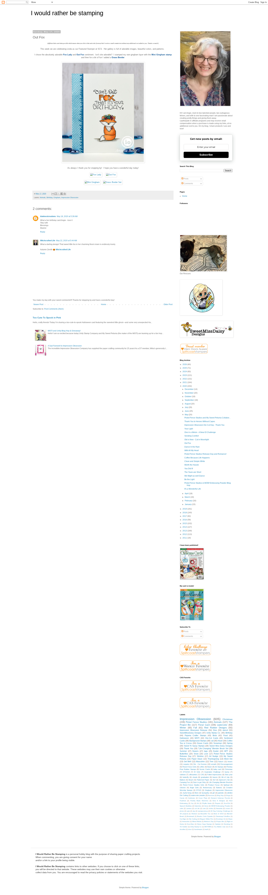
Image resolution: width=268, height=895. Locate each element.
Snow (196, 754)
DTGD (198, 790)
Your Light (188, 429)
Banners (211, 795)
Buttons (219, 788)
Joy (192, 803)
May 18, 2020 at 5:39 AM (67, 216)
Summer (183, 751)
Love (206, 754)
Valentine (198, 806)
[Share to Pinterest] (64, 193)
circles (211, 808)
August (188, 404)
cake (181, 808)
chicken (183, 788)
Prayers (217, 803)
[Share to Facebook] (61, 193)
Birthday (50, 197)
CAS (202, 774)
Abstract (194, 814)
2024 (185, 371)
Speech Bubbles (186, 806)
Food (225, 735)
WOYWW (207, 827)
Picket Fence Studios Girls (193, 785)
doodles (182, 829)
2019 (185, 509)
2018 (185, 513)
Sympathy (205, 793)
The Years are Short (192, 472)
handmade (198, 829)
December (189, 389)
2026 (185, 364)
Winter (183, 727)
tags (206, 751)
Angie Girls (194, 788)
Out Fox (187, 443)
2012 (185, 534)
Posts (185, 179)
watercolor (222, 725)
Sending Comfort (191, 436)
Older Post (168, 304)
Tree (211, 761)
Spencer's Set (224, 780)
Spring (229, 743)
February (189, 501)
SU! (214, 780)
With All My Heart (191, 450)
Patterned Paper (203, 780)
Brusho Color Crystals (205, 816)
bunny (227, 772)
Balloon (182, 780)
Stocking (227, 824)
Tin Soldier (183, 827)
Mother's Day (208, 821)
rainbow (183, 774)
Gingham (57, 197)
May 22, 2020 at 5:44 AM (66, 240)
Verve (206, 806)
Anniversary (207, 788)
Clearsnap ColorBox (223, 816)
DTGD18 (186, 772)
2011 (185, 538)
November (189, 393)
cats (204, 808)
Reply (42, 232)
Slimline (200, 756)
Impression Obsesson (223, 790)
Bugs (228, 795)
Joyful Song (187, 793)
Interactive (186, 821)
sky (194, 811)
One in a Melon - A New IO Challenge (200, 432)
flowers (195, 751)
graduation (205, 777)
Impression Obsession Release (193, 730)
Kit (198, 803)
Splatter (218, 824)
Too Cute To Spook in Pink (47, 317)
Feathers (183, 801)
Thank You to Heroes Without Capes (199, 421)
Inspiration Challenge (212, 772)
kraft (206, 829)
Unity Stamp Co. (213, 733)
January (188, 504)
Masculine (200, 761)
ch (229, 827)
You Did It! (188, 468)
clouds (194, 777)
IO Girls (197, 772)
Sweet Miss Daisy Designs (220, 746)
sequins (186, 764)
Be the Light (189, 479)
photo (182, 811)
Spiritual (226, 785)
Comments (188, 183)
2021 (185, 382)
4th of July (225, 777)
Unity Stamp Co (196, 827)
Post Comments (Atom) (54, 309)
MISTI (197, 738)
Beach (191, 780)
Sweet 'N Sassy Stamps (194, 746)
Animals (43, 197)
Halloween (184, 738)
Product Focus (214, 785)
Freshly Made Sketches (199, 801)
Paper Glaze (197, 759)
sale (188, 811)
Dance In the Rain (192, 447)
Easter (216, 751)
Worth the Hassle (191, 465)
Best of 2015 (218, 814)
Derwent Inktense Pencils (220, 798)
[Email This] (52, 193)
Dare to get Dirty (199, 782)
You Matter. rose (220, 827)
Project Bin (220, 821)
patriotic (221, 793)
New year (228, 774)
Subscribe (206, 154)
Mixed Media (196, 821)
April (187, 493)
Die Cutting (193, 819)
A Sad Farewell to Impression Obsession (65, 346)
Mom (196, 793)
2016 (185, 520)
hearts (230, 761)
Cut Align (183, 819)
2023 (185, 375)
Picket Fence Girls (189, 767)
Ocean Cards (202, 743)
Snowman (217, 743)
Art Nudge (213, 756)
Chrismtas (228, 769)
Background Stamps (197, 741)
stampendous (203, 811)
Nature (220, 761)
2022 (185, 379)
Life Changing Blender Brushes (220, 782)
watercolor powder (198, 795)
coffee (201, 767)
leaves (215, 777)
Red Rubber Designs (215, 727)
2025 (185, 368)
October (188, 396)
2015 (185, 523)
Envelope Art (220, 819)
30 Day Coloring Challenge (220, 811)
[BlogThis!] (55, 193)
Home (103, 304)
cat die (197, 808)
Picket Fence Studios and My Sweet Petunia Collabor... (207, 418)
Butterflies (184, 754)
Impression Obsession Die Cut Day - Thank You (204, 425)
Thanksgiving (213, 759)
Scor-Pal (227, 803)
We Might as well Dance (194, 476)
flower (209, 767)
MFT (226, 751)
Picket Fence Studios (196, 722)
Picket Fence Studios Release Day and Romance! (205, 454)
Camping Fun (185, 782)
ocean (228, 808)
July (187, 407)
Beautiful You (205, 814)
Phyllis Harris (207, 803)
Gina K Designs (218, 801)
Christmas (227, 719)
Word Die (228, 759)
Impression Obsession (69, 197)
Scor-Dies (190, 824)
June (187, 411)
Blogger (217, 836)
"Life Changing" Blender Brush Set (213, 748)
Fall (195, 727)
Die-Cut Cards (211, 738)
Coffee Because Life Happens (197, 458)
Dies (215, 730)
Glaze (230, 819)
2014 (185, 527)
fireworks (219, 808)
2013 (185, 531)
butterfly (186, 777)
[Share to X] (58, 193)
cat (212, 741)
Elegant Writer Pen (206, 819)
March (187, 497)
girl (213, 793)
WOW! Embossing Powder (220, 806)
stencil (225, 730)
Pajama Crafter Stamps (195, 735)
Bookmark (190, 816)
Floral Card (204, 725)
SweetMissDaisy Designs (190, 733)
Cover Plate (203, 798)
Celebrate (191, 798)
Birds (215, 735)
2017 (185, 516)
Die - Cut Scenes (200, 764)
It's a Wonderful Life (192, 489)
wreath (213, 764)
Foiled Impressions (214, 774)
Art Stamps (219, 767)
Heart (220, 741)
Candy (182, 798)
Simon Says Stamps (204, 824)
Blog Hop (220, 795)
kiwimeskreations (48, 216)
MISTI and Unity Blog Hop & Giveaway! (64, 331)
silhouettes (193, 774)
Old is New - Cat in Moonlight (196, 440)
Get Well (187, 761)
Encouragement (226, 764)
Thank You (188, 748)
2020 (185, 386)
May (187, 415)
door (190, 829)
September (189, 400)
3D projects (184, 814)
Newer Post (38, 304)
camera (189, 808)
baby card (217, 769)
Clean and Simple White (194, 461)
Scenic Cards (204, 769)
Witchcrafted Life (47, 240)
